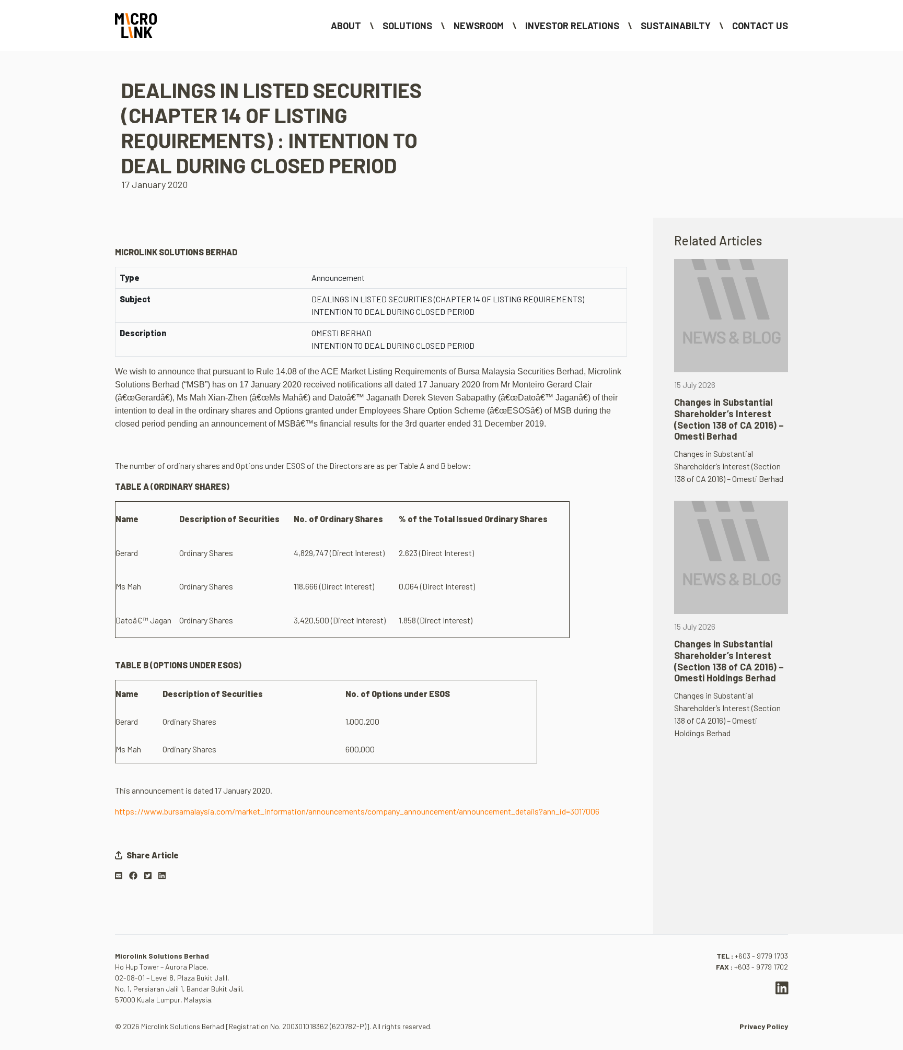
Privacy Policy (763, 1026)
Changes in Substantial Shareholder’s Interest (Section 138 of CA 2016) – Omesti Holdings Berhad (729, 660)
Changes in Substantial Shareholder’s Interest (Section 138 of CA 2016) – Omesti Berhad (729, 419)
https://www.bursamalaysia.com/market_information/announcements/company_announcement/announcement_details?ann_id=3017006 (357, 811)
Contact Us (760, 25)
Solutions (407, 25)
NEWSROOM (479, 25)
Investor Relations (572, 25)
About (346, 25)
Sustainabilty (676, 25)
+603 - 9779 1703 (761, 955)
